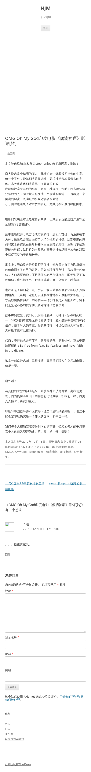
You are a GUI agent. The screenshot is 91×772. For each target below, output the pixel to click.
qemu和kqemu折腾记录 (67, 483)
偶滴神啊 (51, 452)
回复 (8, 554)
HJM (45, 8)
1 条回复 (10, 153)
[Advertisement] (45, 78)
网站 (8, 670)
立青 (26, 524)
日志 (57, 441)
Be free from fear (62, 447)
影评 (76, 452)
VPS (7, 724)
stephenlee (36, 452)
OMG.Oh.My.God (16, 452)
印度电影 (65, 452)
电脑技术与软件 (14, 739)
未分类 (9, 734)
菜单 (45, 27)
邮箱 (9, 654)
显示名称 (12, 637)
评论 (9, 591)
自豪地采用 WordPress (18, 764)
